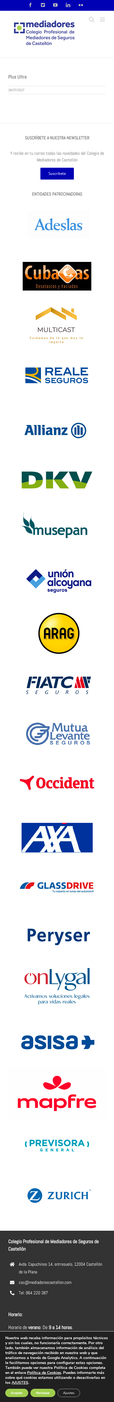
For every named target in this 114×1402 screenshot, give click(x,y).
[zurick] (57, 1172)
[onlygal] (57, 964)
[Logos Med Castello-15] (57, 611)
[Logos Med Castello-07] (57, 556)
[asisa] (57, 1019)
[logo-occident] (57, 760)
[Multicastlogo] (57, 303)
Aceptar (17, 1393)
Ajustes (68, 1393)
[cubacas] (57, 253)
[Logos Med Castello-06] (57, 353)
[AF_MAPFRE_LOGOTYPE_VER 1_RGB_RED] (57, 1068)
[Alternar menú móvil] (103, 19)
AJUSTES (20, 1382)
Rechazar (43, 1393)
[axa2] (57, 815)
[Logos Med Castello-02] (57, 661)
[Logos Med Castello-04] (57, 711)
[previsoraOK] (57, 1123)
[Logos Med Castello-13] (57, 507)
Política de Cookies (44, 1372)
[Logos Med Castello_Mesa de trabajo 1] (57, 408)
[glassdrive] (57, 864)
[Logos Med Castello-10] (57, 204)
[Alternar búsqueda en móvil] (91, 19)
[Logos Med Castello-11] (57, 914)
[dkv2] (57, 457)
